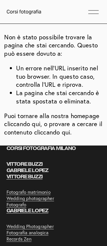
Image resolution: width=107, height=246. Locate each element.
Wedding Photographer (30, 226)
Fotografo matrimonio (29, 192)
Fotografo (16, 205)
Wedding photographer (30, 198)
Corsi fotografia (24, 12)
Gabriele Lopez (27, 211)
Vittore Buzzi (25, 177)
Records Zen (19, 239)
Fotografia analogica (27, 233)
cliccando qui (22, 124)
